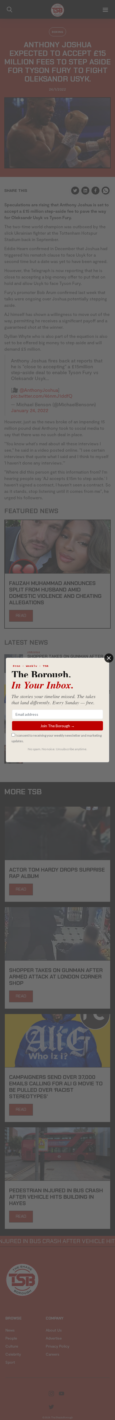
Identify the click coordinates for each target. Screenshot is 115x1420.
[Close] (108, 658)
